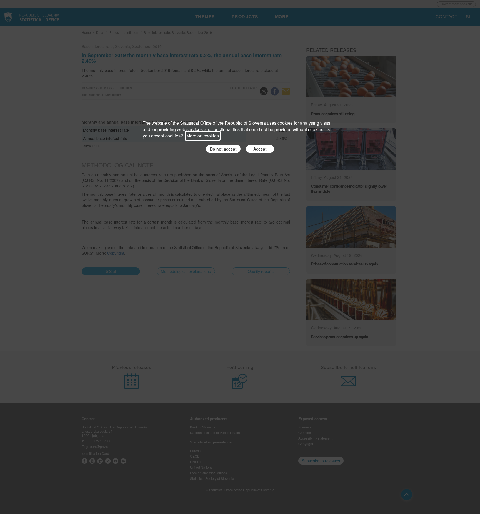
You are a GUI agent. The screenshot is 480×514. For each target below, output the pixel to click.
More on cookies (202, 135)
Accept (260, 149)
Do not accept (223, 149)
